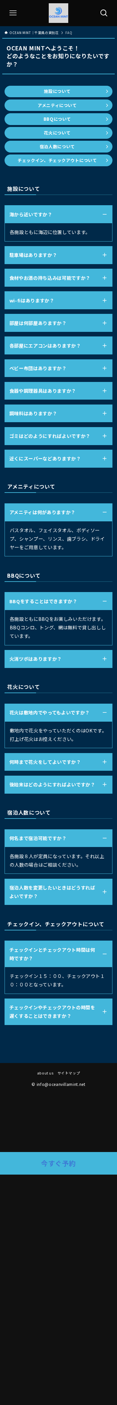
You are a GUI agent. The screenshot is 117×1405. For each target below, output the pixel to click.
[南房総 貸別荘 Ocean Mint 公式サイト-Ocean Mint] (58, 13)
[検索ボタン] (104, 13)
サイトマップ (69, 1072)
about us (45, 1072)
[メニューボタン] (13, 13)
